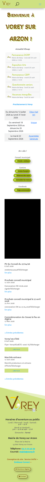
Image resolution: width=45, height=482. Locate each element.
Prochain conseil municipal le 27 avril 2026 (23, 300)
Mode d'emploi (23, 171)
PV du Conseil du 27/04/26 (17, 264)
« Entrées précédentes (14, 333)
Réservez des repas (23, 175)
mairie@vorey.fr (27, 452)
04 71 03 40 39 (28, 448)
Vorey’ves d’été (12, 339)
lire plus (8, 273)
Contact (23, 476)
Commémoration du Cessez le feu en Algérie (22, 318)
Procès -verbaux (23, 161)
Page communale (23, 190)
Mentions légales (23, 469)
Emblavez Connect (22, 462)
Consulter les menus (23, 180)
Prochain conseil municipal (18, 280)
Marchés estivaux (13, 357)
